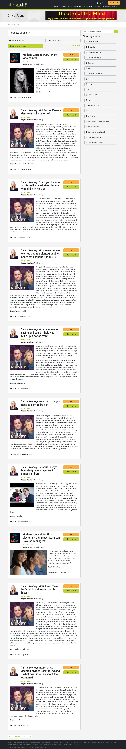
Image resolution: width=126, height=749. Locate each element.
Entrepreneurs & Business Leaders (99, 121)
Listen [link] (71, 55)
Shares (90, 100)
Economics (91, 47)
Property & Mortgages (95, 57)
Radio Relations (28, 62)
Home (56, 6)
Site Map (113, 742)
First (10, 736)
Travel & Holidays (93, 127)
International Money (94, 137)
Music (86, 6)
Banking (91, 63)
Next (24, 736)
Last (29, 736)
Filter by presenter (55, 40)
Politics (90, 79)
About (91, 6)
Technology (91, 116)
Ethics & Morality (93, 105)
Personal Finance (93, 42)
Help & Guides (106, 6)
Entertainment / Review (96, 143)
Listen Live (114, 3)
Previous (17, 736)
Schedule (63, 6)
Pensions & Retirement (95, 73)
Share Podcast (71, 59)
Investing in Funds (94, 95)
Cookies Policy (86, 742)
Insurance (91, 84)
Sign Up (101, 3)
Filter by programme (18, 40)
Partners (97, 6)
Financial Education (94, 52)
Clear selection (76, 45)
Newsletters (78, 6)
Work (89, 68)
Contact (114, 6)
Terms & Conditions (98, 742)
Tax (89, 89)
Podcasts (70, 6)
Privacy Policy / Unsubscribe (72, 742)
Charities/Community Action (97, 132)
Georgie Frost (25, 117)
